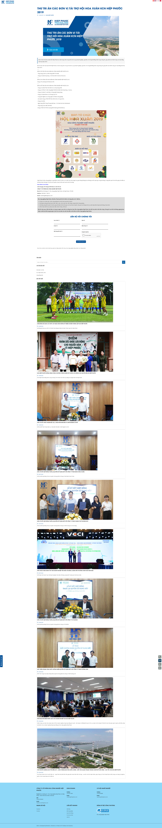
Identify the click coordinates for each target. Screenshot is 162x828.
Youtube (38, 811)
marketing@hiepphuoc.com (72, 797)
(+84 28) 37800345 (40, 799)
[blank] (111, 810)
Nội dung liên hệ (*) (58, 231)
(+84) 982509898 (100, 793)
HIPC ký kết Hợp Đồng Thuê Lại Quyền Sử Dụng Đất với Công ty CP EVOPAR (53, 624)
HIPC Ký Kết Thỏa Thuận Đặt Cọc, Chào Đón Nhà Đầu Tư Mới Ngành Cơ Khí (53, 427)
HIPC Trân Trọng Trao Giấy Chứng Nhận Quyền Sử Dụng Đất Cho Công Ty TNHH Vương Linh (56, 673)
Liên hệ (68, 817)
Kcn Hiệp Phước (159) (41, 272)
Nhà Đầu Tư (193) (40, 270)
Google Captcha (85, 231)
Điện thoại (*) (85, 225)
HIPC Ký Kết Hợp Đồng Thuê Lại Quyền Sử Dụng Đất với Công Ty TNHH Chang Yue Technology (57, 525)
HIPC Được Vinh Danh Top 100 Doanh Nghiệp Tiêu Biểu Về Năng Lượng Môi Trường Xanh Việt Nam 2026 (59, 575)
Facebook (38, 809)
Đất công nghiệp (70, 811)
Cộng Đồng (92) (40, 275)
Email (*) (56, 225)
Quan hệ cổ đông (70, 813)
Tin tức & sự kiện (70, 815)
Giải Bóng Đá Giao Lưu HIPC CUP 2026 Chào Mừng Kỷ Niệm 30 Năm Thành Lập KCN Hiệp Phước (57, 328)
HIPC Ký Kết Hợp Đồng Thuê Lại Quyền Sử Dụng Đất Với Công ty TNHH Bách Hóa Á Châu (55, 476)
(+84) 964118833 (70, 793)
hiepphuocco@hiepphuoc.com (42, 802)
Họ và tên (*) (56, 220)
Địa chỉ (83, 220)
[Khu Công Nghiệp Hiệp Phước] (7, 2)
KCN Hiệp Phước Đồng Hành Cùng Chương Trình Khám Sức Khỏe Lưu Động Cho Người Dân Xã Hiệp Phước (59, 377)
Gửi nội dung (80, 241)
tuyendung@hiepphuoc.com (102, 797)
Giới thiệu (68, 809)
